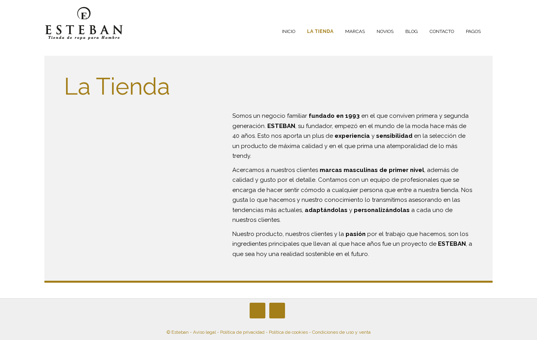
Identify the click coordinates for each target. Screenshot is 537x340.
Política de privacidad (242, 332)
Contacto (442, 31)
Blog (411, 31)
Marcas (355, 31)
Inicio (288, 31)
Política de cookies (288, 332)
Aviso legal (204, 332)
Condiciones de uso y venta (341, 332)
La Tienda (320, 31)
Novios (385, 31)
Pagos (473, 31)
